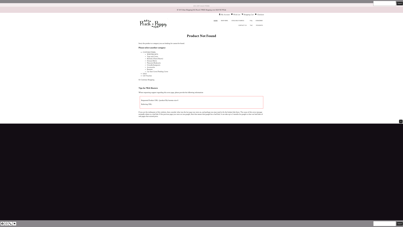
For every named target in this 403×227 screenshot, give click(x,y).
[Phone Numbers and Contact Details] (10, 224)
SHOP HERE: (224, 21)
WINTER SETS (152, 54)
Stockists (259, 25)
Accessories (151, 67)
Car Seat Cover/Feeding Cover (157, 71)
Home (216, 21)
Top (401, 121)
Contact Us (242, 25)
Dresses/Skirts (152, 61)
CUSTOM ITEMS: (149, 52)
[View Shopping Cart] (14, 224)
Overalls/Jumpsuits (153, 65)
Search (400, 3)
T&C (251, 25)
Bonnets (150, 69)
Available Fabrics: (237, 21)
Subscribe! (259, 21)
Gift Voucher (147, 76)
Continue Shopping (147, 80)
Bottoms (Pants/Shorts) (155, 58)
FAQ (251, 21)
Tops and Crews (152, 56)
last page (189, 112)
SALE (145, 74)
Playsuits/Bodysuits (154, 63)
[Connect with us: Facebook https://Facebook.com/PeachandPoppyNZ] (2, 224)
